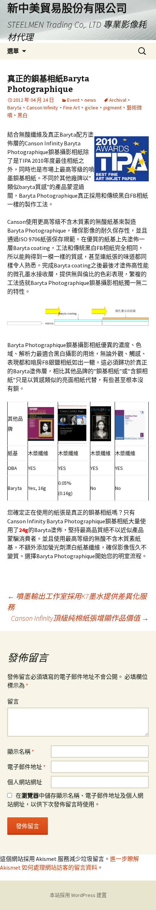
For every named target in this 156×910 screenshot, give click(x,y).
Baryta (14, 107)
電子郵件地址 (26, 766)
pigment (112, 107)
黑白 (22, 115)
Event (73, 100)
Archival (117, 100)
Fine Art (71, 107)
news (90, 100)
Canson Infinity (42, 107)
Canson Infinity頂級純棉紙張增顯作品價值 (80, 618)
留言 (13, 701)
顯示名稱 (20, 751)
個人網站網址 (24, 782)
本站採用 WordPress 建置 (78, 895)
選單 (13, 51)
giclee (91, 107)
